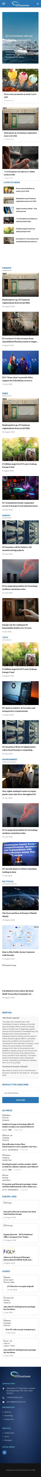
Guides (6, 1271)
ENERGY (6, 515)
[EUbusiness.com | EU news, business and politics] (20, 3)
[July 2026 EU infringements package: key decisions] (9, 1301)
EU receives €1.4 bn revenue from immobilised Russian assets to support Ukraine (27, 241)
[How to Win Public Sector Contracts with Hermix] (20, 937)
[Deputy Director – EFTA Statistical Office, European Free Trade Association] (9, 1228)
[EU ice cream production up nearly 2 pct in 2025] (20, 80)
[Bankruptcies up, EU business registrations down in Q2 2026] (20, 119)
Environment (9, 759)
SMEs (5, 393)
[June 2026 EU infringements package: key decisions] (9, 1344)
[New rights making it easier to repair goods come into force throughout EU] (20, 776)
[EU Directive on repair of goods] (9, 1280)
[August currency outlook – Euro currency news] (9, 211)
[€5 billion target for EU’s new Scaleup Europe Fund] (9, 231)
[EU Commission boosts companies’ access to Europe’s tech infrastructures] (20, 488)
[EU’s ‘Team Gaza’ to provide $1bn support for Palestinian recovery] (20, 362)
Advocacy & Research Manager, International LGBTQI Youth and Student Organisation (17, 1259)
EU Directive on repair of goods (20, 1286)
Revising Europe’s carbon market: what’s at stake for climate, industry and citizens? (20, 1165)
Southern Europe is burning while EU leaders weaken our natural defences (18, 1125)
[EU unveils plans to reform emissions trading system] (20, 854)
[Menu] (3, 3)
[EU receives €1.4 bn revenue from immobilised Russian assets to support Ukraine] (9, 241)
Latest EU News (12, 182)
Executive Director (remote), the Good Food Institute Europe (20, 1212)
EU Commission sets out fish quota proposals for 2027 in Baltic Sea (19, 40)
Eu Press (7, 1110)
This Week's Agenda (10, 1018)
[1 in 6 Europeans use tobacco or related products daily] (20, 157)
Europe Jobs (9, 1196)
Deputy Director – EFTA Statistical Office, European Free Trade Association (18, 1236)
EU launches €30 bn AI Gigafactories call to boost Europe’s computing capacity (19, 750)
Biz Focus (7, 881)
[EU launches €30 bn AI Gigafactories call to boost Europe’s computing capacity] (20, 732)
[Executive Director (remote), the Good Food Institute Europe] (9, 1206)
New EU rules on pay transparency (20, 1329)
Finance (6, 268)
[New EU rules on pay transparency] (9, 1324)
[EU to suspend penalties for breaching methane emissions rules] (20, 571)
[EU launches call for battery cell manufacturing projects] (20, 532)
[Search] (37, 3)
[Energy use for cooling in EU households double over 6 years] (20, 610)
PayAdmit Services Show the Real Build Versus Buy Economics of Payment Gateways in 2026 (17, 994)
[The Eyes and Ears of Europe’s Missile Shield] (20, 898)
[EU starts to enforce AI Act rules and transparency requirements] (20, 693)
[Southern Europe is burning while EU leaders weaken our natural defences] (8, 1118)
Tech (5, 637)
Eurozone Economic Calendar (15, 1066)
